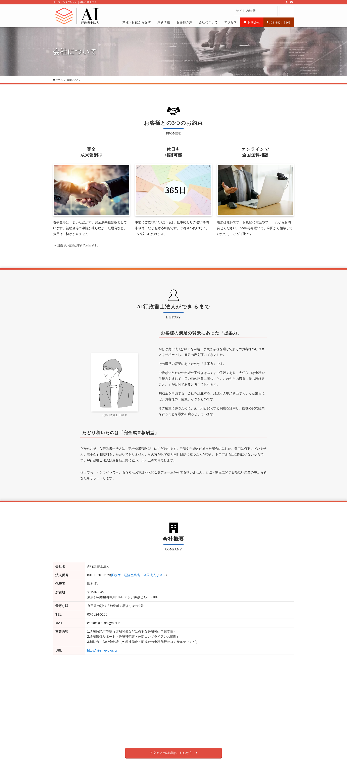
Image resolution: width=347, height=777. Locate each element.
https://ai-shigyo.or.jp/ (102, 650)
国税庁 (116, 575)
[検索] (287, 11)
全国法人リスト (154, 575)
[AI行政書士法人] (61, 12)
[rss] (286, 2)
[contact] (291, 2)
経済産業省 (132, 575)
